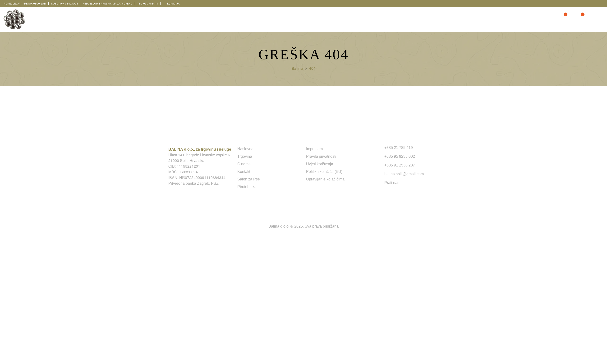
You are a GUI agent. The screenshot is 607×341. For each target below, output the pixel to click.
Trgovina (244, 156)
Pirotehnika (247, 187)
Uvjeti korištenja (319, 164)
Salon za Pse (248, 179)
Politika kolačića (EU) (324, 172)
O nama (244, 164)
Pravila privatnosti (321, 156)
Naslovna (245, 149)
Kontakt (243, 172)
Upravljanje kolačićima (325, 179)
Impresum (314, 149)
